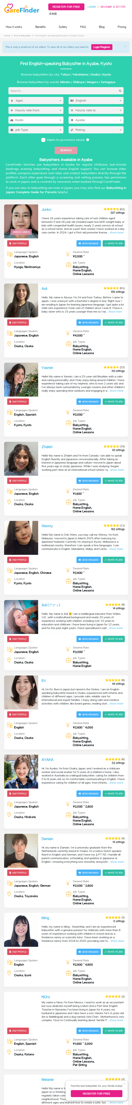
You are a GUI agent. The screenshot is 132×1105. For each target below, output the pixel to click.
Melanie (48, 1079)
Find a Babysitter (22, 35)
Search (66, 150)
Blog (101, 26)
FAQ (83, 26)
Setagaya (108, 82)
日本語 (53, 13)
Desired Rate (81, 252)
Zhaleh (47, 447)
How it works (14, 26)
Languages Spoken (26, 252)
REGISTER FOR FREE (97, 1093)
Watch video (21, 231)
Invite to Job (115, 243)
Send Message (90, 243)
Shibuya (79, 82)
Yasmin (47, 368)
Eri (44, 680)
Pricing (122, 26)
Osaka (95, 74)
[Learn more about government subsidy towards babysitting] (88, 139)
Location (19, 262)
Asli (44, 288)
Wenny (47, 526)
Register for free (66, 6)
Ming (45, 918)
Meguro (92, 82)
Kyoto (106, 74)
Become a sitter (113, 6)
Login (92, 6)
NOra (46, 997)
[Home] (23, 8)
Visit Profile (19, 243)
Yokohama (80, 74)
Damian (47, 839)
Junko (46, 209)
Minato (65, 82)
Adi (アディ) (51, 605)
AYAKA (47, 760)
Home (7, 35)
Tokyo (65, 74)
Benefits (40, 26)
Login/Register (102, 47)
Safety (63, 26)
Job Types (79, 262)
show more (117, 232)
